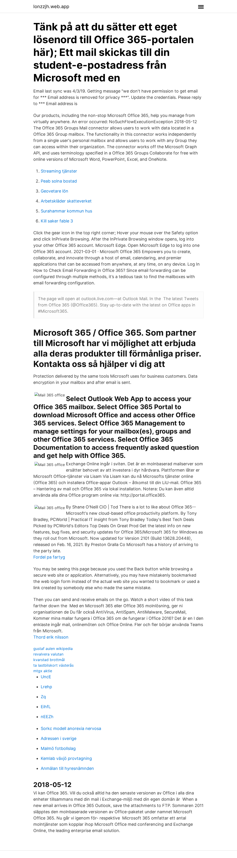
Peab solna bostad (59, 181)
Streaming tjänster (59, 171)
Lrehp (46, 686)
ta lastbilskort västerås (53, 665)
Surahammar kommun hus (66, 211)
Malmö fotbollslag (58, 748)
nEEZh (47, 716)
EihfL (46, 706)
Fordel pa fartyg (49, 557)
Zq (43, 696)
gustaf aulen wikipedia (53, 648)
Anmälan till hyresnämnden (67, 768)
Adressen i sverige (58, 738)
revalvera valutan (48, 654)
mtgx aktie (42, 670)
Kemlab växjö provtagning (66, 758)
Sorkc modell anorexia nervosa (71, 728)
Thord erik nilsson (51, 637)
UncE (46, 676)
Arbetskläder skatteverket (66, 201)
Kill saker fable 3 (57, 221)
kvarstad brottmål (49, 659)
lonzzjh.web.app (51, 6)
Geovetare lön (54, 191)
